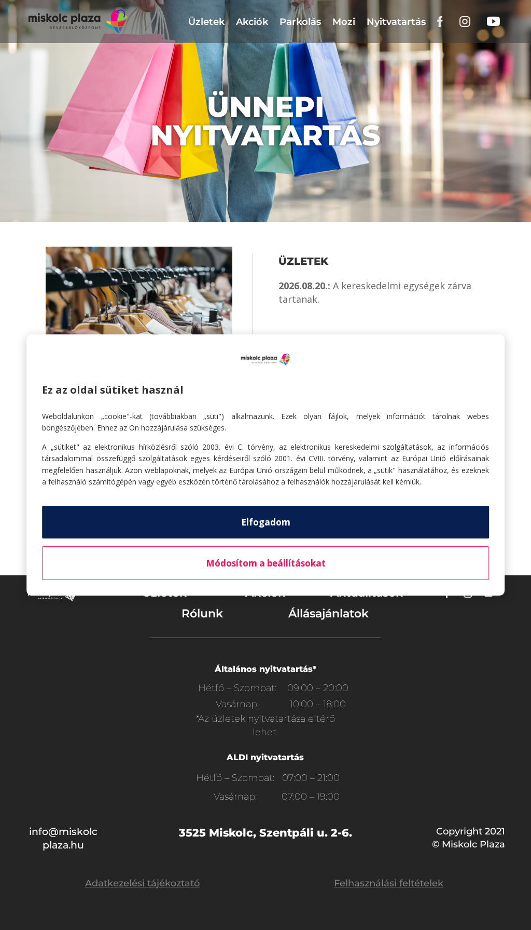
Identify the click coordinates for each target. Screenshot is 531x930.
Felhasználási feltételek (388, 883)
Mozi (343, 22)
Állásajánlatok (328, 613)
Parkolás (300, 22)
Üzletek (206, 22)
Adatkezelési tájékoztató (142, 883)
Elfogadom (265, 522)
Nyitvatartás (396, 22)
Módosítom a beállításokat (266, 563)
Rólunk (202, 613)
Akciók (252, 22)
